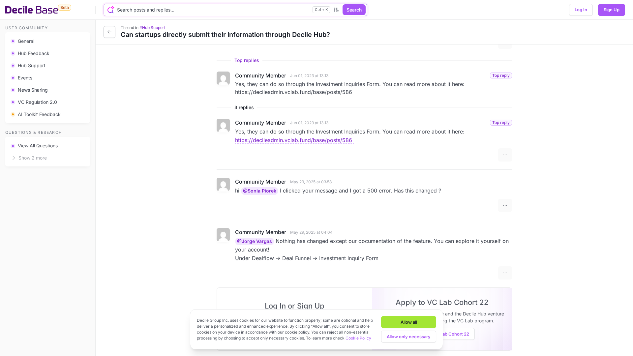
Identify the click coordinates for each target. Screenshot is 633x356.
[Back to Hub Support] (109, 32)
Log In (581, 9)
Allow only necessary (409, 336)
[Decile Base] (31, 10)
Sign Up (611, 9)
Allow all (409, 322)
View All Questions (38, 145)
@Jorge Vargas (254, 241)
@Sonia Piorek (259, 190)
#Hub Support (152, 27)
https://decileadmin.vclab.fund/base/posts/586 (294, 140)
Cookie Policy (358, 338)
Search (354, 10)
